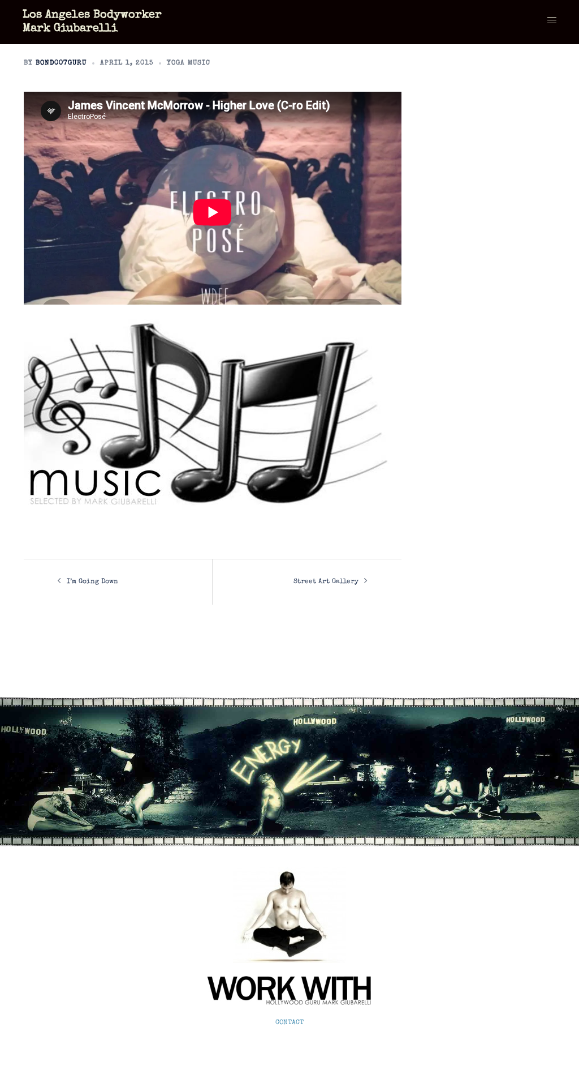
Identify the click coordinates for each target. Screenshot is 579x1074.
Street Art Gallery (325, 582)
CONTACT (289, 1023)
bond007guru (61, 63)
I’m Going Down (92, 582)
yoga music (188, 63)
